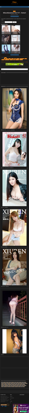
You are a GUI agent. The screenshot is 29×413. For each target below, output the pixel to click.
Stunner (17, 385)
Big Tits (7, 382)
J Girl (16, 383)
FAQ (10, 399)
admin (17, 14)
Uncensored (17, 59)
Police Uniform (7, 59)
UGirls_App (5, 386)
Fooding (3, 383)
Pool (9, 385)
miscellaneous (22, 58)
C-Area (14, 11)
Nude (18, 384)
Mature (26, 383)
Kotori (12, 58)
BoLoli (17, 382)
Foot (7, 58)
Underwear (21, 59)
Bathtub (4, 382)
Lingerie (21, 383)
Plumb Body (6, 385)
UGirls (2, 386)
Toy (14, 59)
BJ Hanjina (2, 354)
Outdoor (24, 384)
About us (11, 396)
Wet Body (16, 386)
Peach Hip (3, 59)
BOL (15, 382)
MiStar (13, 384)
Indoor (10, 58)
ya (21, 386)
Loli (15, 58)
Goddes (5, 383)
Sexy (11, 385)
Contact (11, 401)
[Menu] (1, 7)
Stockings (11, 59)
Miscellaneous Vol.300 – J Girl (4, 327)
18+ (4, 58)
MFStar (2, 384)
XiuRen (19, 386)
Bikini (10, 382)
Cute (22, 382)
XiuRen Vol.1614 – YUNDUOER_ (5, 286)
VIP (10, 402)
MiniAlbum (18, 58)
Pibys (14, 2)
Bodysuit (13, 382)
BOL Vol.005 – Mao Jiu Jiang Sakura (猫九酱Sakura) (7, 167)
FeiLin (25, 382)
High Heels (8, 383)
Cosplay (20, 382)
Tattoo (20, 385)
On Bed (26, 58)
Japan (14, 383)
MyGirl (15, 384)
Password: (3, 22)
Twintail (25, 385)
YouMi (23, 386)
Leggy (18, 383)
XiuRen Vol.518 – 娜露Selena (4, 207)
